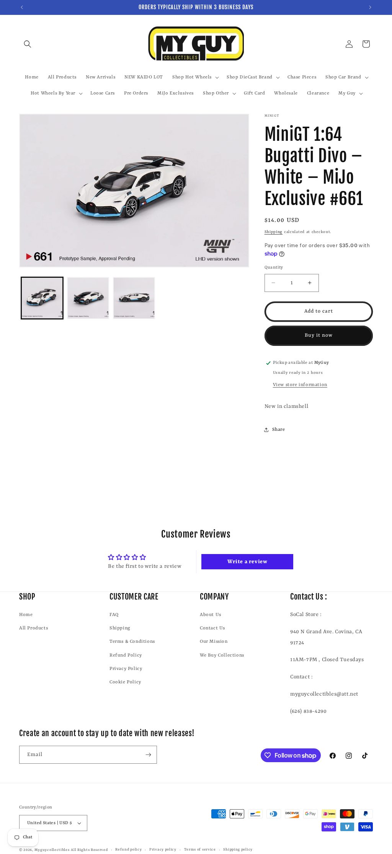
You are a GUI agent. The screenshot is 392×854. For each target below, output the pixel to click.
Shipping (274, 232)
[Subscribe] (148, 755)
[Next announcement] (370, 7)
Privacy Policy (125, 668)
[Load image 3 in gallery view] (134, 298)
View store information (300, 385)
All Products (33, 628)
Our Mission (214, 641)
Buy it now (319, 335)
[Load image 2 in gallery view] (88, 298)
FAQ (114, 615)
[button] (27, 44)
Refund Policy (125, 655)
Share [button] (278, 429)
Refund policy (128, 849)
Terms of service (200, 849)
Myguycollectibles (52, 850)
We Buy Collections (222, 655)
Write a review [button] (247, 562)
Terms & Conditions (132, 641)
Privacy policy (162, 849)
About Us (210, 615)
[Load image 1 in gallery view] (42, 298)
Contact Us (212, 628)
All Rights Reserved (89, 850)
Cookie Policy (125, 682)
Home (26, 615)
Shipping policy (238, 849)
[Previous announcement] (21, 7)
